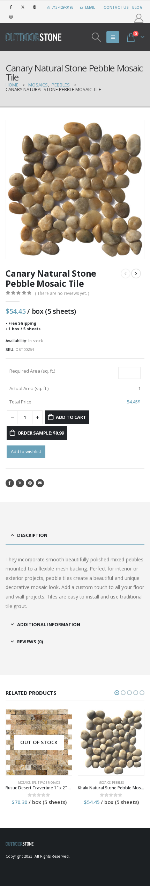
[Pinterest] (34, 7)
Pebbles (118, 782)
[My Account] (139, 18)
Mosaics (24, 782)
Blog (137, 7)
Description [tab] (32, 535)
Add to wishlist (26, 451)
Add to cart (71, 417)
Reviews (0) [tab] (30, 641)
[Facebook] (11, 7)
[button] (117, 692)
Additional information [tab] (48, 624)
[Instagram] (11, 17)
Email (40, 483)
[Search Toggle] (96, 37)
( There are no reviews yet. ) (62, 293)
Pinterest (30, 483)
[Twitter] (23, 7)
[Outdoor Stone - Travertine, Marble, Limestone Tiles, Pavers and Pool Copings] (33, 37)
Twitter (20, 483)
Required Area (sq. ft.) (32, 371)
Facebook (10, 483)
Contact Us (116, 7)
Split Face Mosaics (46, 782)
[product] (111, 742)
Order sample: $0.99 (40, 433)
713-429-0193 (62, 7)
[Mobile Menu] (112, 37)
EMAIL (90, 7)
